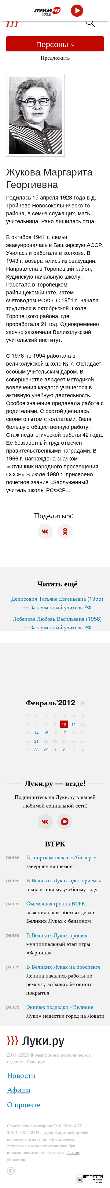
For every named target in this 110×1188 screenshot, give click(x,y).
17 (64, 732)
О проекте (23, 1104)
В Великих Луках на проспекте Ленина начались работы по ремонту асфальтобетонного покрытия (63, 979)
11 (74, 724)
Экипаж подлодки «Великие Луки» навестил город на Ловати (65, 1011)
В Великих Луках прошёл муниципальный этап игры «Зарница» (58, 943)
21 (36, 741)
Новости (21, 1075)
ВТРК (55, 843)
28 (36, 749)
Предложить (55, 57)
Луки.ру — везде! (55, 782)
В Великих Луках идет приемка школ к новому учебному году (63, 884)
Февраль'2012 (50, 702)
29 (46, 749)
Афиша (18, 1089)
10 (64, 724)
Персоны (53, 43)
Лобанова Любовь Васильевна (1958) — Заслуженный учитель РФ (57, 622)
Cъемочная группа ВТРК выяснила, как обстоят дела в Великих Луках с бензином (61, 911)
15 (46, 732)
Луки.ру (73, 1152)
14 (36, 732)
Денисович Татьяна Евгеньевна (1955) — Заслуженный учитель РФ (57, 602)
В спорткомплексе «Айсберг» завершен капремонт (61, 861)
